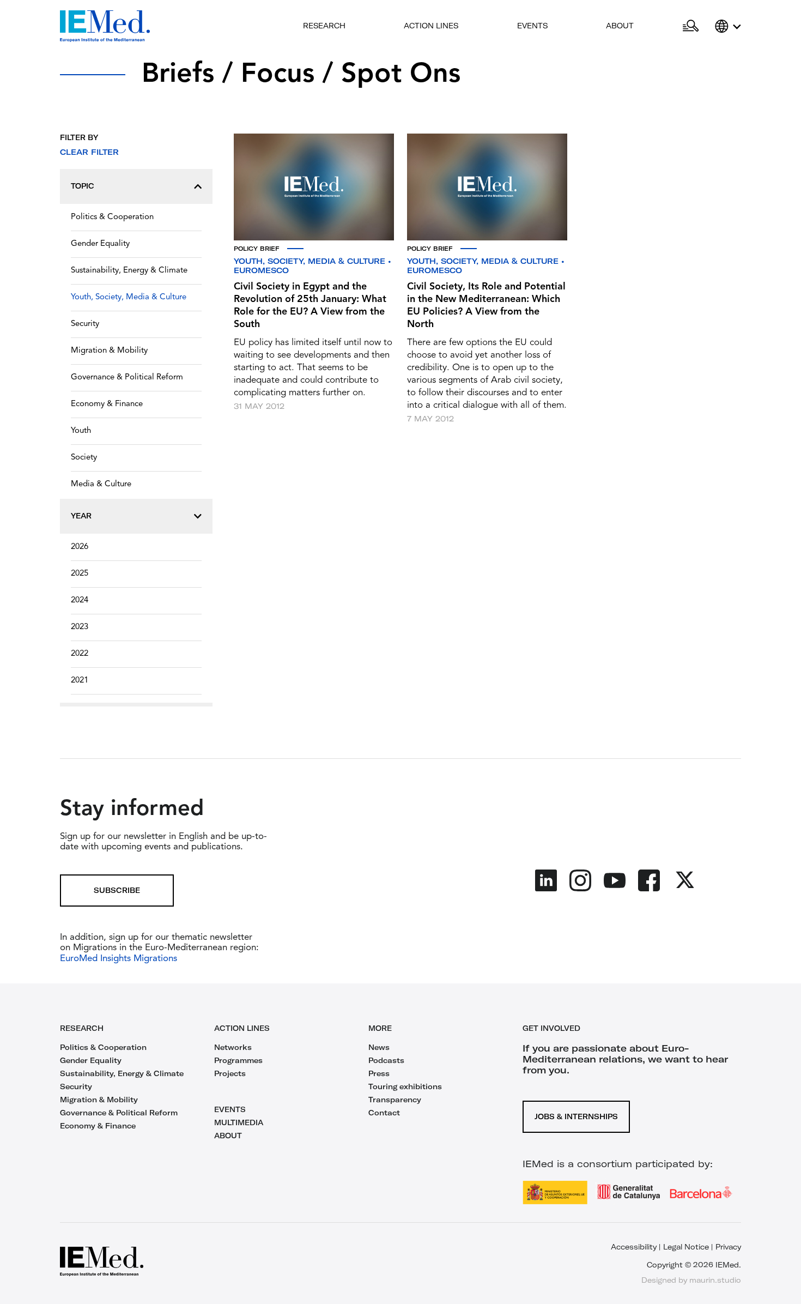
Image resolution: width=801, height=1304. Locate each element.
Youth (81, 431)
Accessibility (634, 1246)
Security (85, 324)
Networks (233, 1047)
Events (532, 25)
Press (379, 1073)
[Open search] (691, 26)
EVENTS (230, 1109)
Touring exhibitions (405, 1086)
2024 (79, 600)
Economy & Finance (107, 404)
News (379, 1047)
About (620, 25)
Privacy (728, 1246)
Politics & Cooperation (112, 217)
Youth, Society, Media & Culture (128, 297)
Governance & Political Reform (127, 377)
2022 (79, 654)
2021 (79, 681)
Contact (384, 1112)
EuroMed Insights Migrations (118, 958)
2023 (79, 627)
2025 (79, 574)
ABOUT (228, 1135)
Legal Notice (686, 1246)
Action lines (431, 25)
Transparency (394, 1099)
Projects (230, 1073)
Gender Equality (100, 244)
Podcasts (386, 1060)
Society (84, 458)
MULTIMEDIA (238, 1122)
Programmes (238, 1060)
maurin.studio (715, 1280)
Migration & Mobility (109, 351)
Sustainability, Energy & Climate (129, 271)
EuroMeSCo (261, 270)
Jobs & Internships (576, 1116)
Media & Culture (101, 484)
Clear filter (89, 152)
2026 (79, 547)
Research (324, 25)
